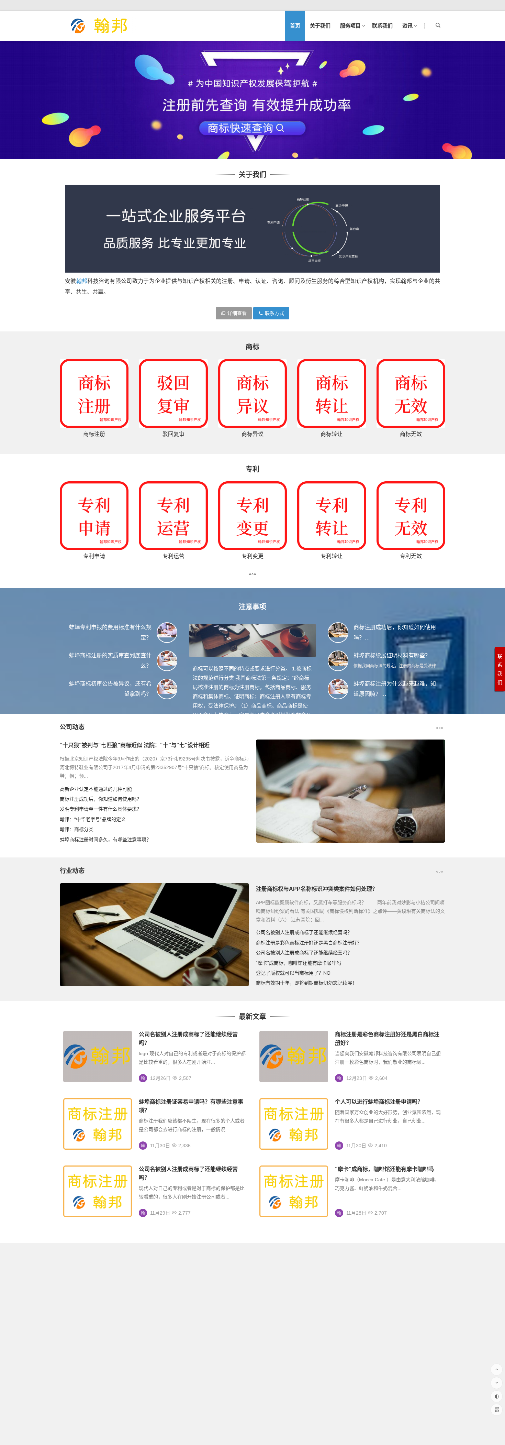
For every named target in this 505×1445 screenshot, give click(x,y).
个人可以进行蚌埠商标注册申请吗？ (379, 1102)
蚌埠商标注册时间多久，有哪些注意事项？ (105, 839)
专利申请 (94, 556)
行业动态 (72, 870)
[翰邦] (99, 31)
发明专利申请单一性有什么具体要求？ (101, 809)
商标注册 (94, 434)
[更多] (252, 575)
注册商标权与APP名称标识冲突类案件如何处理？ (317, 889)
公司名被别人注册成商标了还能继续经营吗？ (304, 932)
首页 (295, 26)
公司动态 (72, 727)
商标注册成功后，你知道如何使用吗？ (101, 799)
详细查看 (237, 313)
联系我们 (382, 26)
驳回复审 (173, 434)
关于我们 (320, 26)
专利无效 (411, 556)
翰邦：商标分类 (76, 829)
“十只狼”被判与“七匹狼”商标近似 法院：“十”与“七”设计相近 (135, 745)
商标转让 (332, 434)
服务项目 (350, 26)
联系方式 (274, 313)
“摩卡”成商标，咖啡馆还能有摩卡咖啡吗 (298, 963)
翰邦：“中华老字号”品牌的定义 (93, 819)
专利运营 (173, 556)
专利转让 (332, 556)
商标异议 (252, 434)
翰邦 (82, 281)
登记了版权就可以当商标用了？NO (293, 973)
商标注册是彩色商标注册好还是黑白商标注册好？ (309, 942)
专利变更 (252, 556)
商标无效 (411, 434)
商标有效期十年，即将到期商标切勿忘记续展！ (306, 983)
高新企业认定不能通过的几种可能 (96, 789)
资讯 (407, 26)
